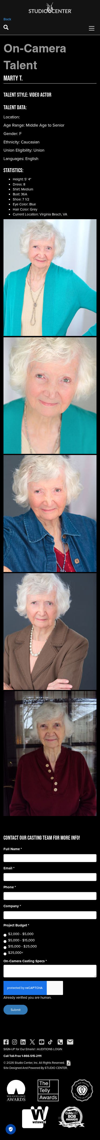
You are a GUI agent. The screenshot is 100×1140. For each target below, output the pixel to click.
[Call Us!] (60, 1041)
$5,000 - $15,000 (21, 940)
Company (12, 906)
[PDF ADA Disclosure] (68, 1062)
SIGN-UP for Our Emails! (19, 1049)
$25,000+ (15, 952)
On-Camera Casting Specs (25, 961)
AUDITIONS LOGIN (49, 1049)
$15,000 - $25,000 (22, 946)
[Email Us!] (70, 1041)
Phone (9, 887)
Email (8, 868)
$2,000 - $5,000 (20, 933)
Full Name (12, 849)
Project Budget (16, 925)
